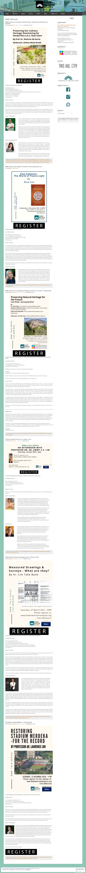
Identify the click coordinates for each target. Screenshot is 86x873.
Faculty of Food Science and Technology (19, 160)
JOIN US (23, 13)
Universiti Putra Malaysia (44, 162)
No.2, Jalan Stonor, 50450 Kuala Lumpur (66, 25)
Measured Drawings (22, 717)
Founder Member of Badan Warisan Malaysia (41, 551)
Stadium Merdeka (31, 858)
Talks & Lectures (25, 159)
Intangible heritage (35, 160)
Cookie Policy (28, 869)
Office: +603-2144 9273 (63, 26)
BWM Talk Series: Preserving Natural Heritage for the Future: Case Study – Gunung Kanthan (28, 290)
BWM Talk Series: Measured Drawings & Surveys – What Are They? (22, 557)
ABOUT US (15, 13)
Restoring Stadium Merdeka (22, 858)
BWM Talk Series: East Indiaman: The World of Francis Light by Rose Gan (23, 166)
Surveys (27, 717)
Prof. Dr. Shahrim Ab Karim (26, 162)
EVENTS (38, 13)
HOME (7, 13)
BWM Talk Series (36, 159)
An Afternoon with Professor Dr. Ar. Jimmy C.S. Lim (18, 439)
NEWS (45, 13)
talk (36, 858)
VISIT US (31, 13)
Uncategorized (25, 284)
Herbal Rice (29, 160)
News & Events (18, 159)
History (49, 284)
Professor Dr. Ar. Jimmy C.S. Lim (12, 552)
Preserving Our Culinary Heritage (14, 162)
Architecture (48, 716)
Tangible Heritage (35, 162)
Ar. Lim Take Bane (42, 716)
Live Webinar (15, 717)
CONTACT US (54, 13)
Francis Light (45, 284)
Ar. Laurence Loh (42, 857)
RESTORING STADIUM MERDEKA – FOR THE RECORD (18, 722)
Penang (7, 286)
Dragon (40, 284)
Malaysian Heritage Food (44, 160)
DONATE (63, 13)
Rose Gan (11, 286)
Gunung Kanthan (41, 433)
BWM (27, 433)
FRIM (36, 433)
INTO (45, 433)
